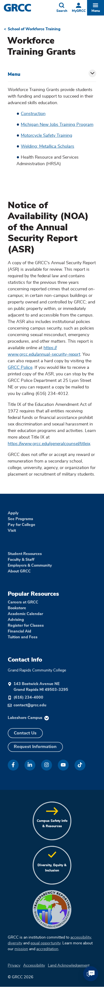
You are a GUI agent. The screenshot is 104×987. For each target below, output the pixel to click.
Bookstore (17, 608)
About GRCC (19, 571)
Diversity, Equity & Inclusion (52, 867)
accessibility (80, 937)
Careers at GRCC (23, 602)
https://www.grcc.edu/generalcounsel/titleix (49, 444)
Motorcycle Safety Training (46, 135)
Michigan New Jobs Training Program (57, 125)
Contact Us (25, 733)
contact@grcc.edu (30, 705)
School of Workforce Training (34, 29)
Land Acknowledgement (68, 965)
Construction (33, 114)
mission (21, 949)
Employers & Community (30, 565)
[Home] (27, 8)
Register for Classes (26, 625)
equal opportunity (45, 943)
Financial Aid (19, 631)
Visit (12, 530)
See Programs (20, 519)
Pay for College (21, 525)
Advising (16, 620)
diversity (15, 943)
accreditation (47, 949)
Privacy (14, 965)
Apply (13, 513)
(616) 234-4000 (28, 697)
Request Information (35, 747)
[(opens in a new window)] (13, 765)
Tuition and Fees (22, 637)
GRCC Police (20, 367)
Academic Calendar (25, 614)
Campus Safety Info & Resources (52, 823)
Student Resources (25, 554)
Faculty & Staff (21, 560)
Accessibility (34, 965)
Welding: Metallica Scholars (47, 146)
